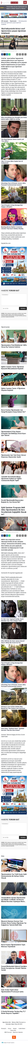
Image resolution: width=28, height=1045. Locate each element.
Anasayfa (5, 21)
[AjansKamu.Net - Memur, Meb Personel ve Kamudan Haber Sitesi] (9, 2)
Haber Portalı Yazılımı (9, 1042)
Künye (9, 1028)
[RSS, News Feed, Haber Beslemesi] (14, 1037)
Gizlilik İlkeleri (22, 1028)
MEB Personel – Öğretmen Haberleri (14, 1032)
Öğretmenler (13, 21)
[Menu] (25, 2)
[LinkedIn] (7, 54)
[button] (20, 54)
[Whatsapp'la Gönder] (9, 54)
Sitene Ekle (13, 1030)
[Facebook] (2, 54)
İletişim (15, 1028)
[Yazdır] (17, 54)
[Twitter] (5, 54)
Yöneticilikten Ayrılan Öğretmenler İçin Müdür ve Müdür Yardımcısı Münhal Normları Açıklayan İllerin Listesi (16, 8)
